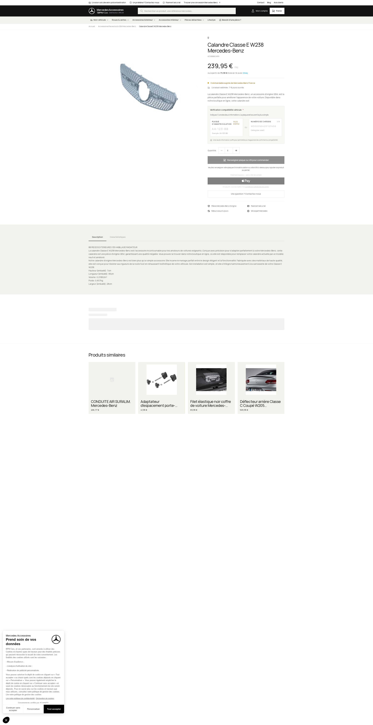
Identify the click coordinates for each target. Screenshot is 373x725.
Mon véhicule (100, 20)
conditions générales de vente (257, 187)
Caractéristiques (118, 237)
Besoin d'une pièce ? (231, 20)
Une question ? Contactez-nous (246, 193)
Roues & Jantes (119, 20)
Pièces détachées (193, 20)
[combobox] (187, 11)
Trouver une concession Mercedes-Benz (201, 2)
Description (97, 237)
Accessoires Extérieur (142, 20)
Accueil (92, 26)
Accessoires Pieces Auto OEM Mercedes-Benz (117, 26)
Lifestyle (211, 20)
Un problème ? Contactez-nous (146, 2)
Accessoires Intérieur (169, 20)
